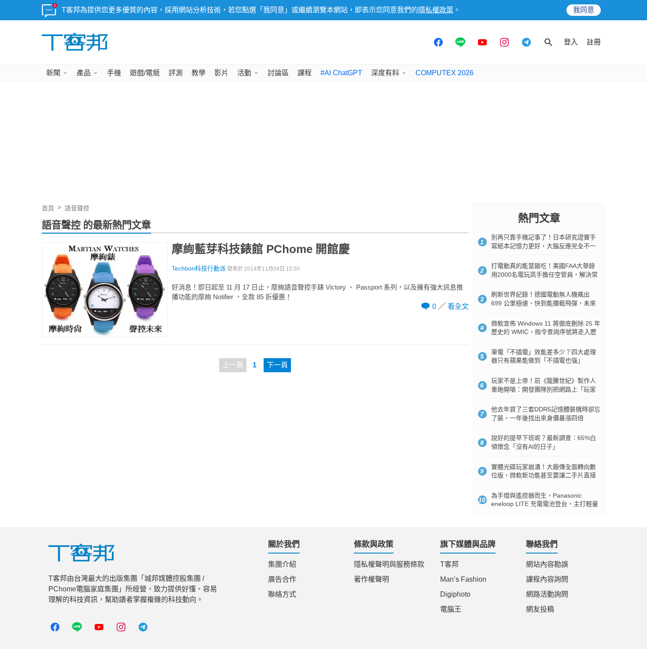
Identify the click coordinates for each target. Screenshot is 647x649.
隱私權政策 (435, 10)
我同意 (583, 10)
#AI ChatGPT (341, 73)
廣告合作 (282, 579)
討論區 (278, 73)
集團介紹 (282, 564)
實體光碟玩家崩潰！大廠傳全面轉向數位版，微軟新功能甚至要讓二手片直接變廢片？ (543, 475)
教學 (198, 73)
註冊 (594, 42)
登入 (571, 42)
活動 (244, 73)
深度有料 (385, 73)
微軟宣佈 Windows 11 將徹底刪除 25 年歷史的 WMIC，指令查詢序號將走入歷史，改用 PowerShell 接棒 (545, 332)
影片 (221, 73)
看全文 (458, 306)
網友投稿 (540, 609)
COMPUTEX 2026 (444, 73)
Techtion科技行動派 (199, 268)
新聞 (53, 73)
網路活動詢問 (547, 594)
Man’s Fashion (463, 579)
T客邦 (449, 564)
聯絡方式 (282, 594)
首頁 (48, 208)
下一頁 (277, 365)
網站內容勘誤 (547, 564)
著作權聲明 (371, 579)
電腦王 (450, 609)
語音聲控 (77, 208)
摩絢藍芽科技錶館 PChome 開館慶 (261, 249)
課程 (305, 73)
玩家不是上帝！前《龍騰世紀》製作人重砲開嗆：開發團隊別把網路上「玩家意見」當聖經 (543, 389)
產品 (84, 73)
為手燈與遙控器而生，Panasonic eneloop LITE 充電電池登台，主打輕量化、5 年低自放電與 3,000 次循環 (544, 504)
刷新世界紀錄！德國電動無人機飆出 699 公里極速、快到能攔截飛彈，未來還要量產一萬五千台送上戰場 (543, 303)
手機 (114, 73)
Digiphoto (455, 594)
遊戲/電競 (145, 73)
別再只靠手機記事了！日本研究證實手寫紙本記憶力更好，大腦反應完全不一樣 (543, 246)
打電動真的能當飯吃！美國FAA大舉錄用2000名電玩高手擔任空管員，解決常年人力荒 (544, 274)
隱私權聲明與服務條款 (389, 564)
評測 (176, 73)
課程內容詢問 (547, 579)
